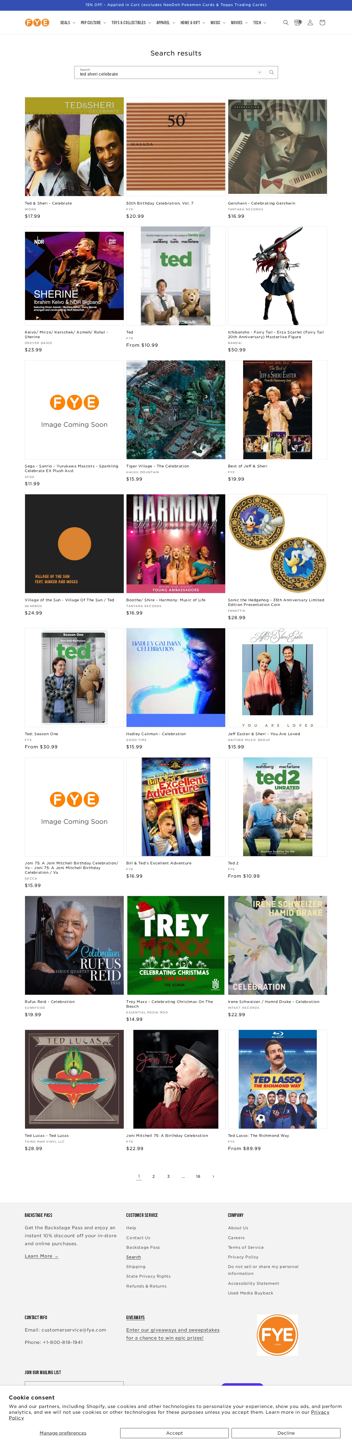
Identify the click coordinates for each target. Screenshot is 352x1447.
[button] (67, 22)
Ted (129, 332)
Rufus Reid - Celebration (50, 1002)
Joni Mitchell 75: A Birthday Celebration (167, 1136)
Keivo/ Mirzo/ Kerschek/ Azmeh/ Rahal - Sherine (66, 334)
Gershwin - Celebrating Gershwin (261, 203)
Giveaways (135, 1317)
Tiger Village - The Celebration (157, 466)
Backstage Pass (143, 1247)
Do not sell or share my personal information (263, 1270)
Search (133, 1257)
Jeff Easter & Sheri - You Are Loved (264, 734)
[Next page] (213, 1176)
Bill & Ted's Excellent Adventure (158, 863)
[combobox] (176, 72)
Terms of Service (246, 1247)
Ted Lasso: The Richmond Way (258, 1136)
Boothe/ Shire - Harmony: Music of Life (166, 600)
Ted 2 (233, 863)
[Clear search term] (260, 72)
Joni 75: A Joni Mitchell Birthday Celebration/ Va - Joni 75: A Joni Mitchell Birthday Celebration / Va (72, 868)
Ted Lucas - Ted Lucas (47, 1136)
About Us (238, 1228)
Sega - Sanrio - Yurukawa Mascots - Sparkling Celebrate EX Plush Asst (71, 468)
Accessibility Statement (253, 1283)
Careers (236, 1238)
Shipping (135, 1266)
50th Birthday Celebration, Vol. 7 (160, 203)
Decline (286, 1433)
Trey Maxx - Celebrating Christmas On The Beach (169, 1004)
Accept (174, 1433)
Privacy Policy (243, 1257)
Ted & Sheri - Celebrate (48, 203)
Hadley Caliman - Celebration (156, 734)
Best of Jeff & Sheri (248, 466)
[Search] (272, 72)
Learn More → (42, 1256)
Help (131, 1228)
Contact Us (138, 1238)
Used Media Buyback (250, 1293)
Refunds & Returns (146, 1286)
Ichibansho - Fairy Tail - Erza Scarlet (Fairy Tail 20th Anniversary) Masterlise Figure (276, 334)
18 (198, 1176)
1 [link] (139, 1176)
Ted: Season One (41, 734)
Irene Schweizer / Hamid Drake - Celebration (274, 1002)
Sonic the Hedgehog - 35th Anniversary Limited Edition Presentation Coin (276, 602)
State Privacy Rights (148, 1276)
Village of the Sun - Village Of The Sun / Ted (69, 600)
